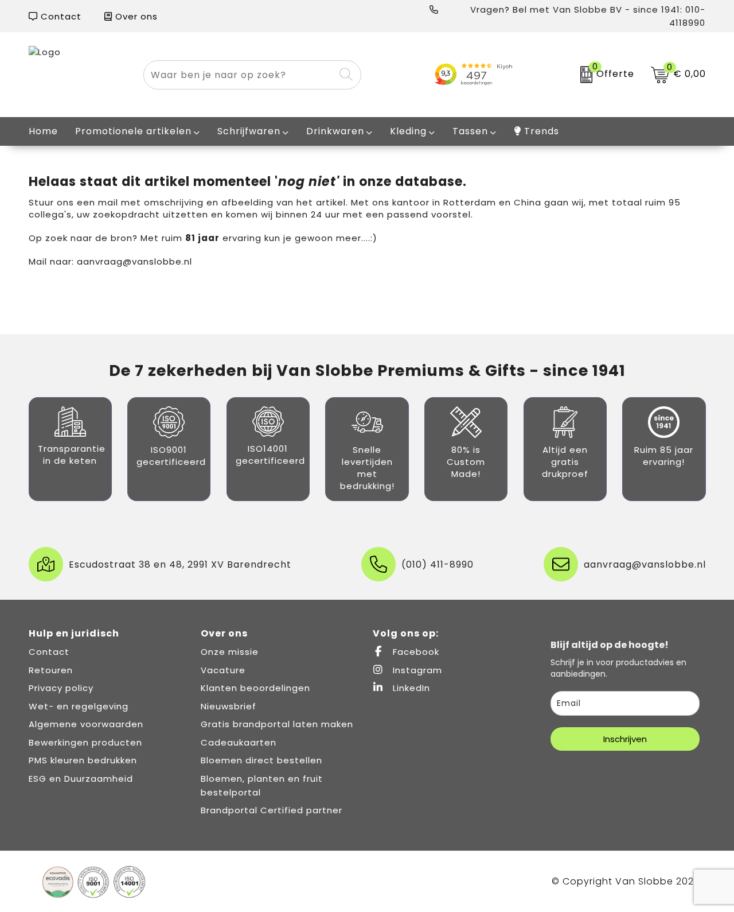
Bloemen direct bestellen (261, 760)
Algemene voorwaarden (86, 724)
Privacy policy (61, 688)
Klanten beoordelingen (255, 688)
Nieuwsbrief (228, 706)
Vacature (223, 670)
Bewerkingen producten (85, 742)
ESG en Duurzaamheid (81, 779)
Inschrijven (625, 739)
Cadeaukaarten (238, 742)
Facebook (414, 652)
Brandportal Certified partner (271, 810)
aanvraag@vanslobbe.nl (134, 261)
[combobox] (239, 75)
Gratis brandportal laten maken (277, 724)
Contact (59, 16)
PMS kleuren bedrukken (83, 760)
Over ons (135, 16)
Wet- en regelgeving (78, 706)
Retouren (51, 670)
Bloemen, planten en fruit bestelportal (262, 785)
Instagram (416, 670)
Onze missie (230, 652)
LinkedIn (410, 688)
